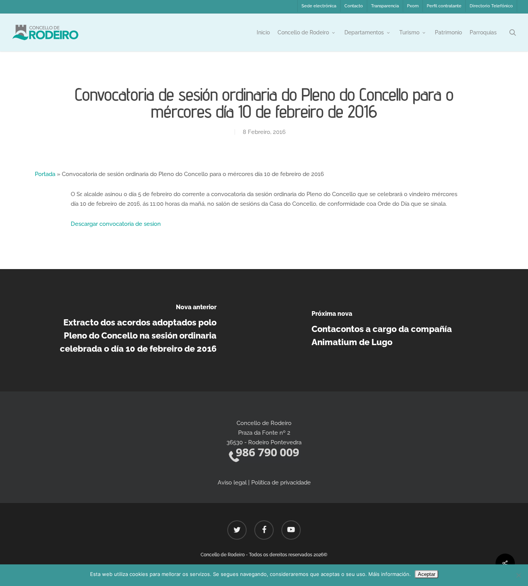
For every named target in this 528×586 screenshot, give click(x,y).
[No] (518, 575)
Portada (45, 174)
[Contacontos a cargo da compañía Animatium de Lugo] (396, 330)
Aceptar (426, 574)
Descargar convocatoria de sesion (116, 223)
